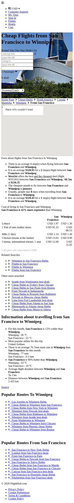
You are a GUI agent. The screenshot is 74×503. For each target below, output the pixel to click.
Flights (12, 21)
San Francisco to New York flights (29, 449)
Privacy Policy (16, 489)
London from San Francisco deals (29, 452)
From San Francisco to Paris (26, 456)
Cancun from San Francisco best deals (31, 471)
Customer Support (18, 11)
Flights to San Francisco (25, 263)
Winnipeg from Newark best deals (29, 411)
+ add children (9, 83)
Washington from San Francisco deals (31, 477)
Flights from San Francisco (26, 270)
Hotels (11, 24)
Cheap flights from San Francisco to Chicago (35, 468)
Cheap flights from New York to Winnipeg (34, 407)
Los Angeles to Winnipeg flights (28, 401)
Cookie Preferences (18, 492)
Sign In (12, 17)
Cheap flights (25, 99)
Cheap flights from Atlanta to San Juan (33, 303)
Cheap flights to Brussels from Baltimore (34, 294)
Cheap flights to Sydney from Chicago (33, 284)
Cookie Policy (16, 498)
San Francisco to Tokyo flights (27, 462)
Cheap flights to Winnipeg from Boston (32, 429)
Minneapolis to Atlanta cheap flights (31, 306)
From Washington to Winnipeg (27, 420)
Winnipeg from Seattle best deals (28, 417)
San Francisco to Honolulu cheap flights (32, 474)
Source (5, 387)
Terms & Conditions (19, 495)
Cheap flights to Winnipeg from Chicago (33, 423)
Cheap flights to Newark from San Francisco (35, 459)
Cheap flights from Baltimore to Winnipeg (33, 414)
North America (45, 99)
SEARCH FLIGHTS (13, 93)
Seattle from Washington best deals (31, 281)
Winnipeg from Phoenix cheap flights (31, 426)
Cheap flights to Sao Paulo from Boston (33, 287)
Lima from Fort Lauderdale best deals (32, 300)
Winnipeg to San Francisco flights (30, 260)
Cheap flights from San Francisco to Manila (34, 465)
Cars (10, 27)
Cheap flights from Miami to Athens (31, 309)
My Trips (13, 14)
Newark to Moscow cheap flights (30, 297)
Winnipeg (21, 102)
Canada (61, 99)
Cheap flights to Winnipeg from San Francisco (36, 404)
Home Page (7, 99)
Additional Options (12, 96)
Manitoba (6, 102)
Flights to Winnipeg (22, 266)
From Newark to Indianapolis (28, 291)
